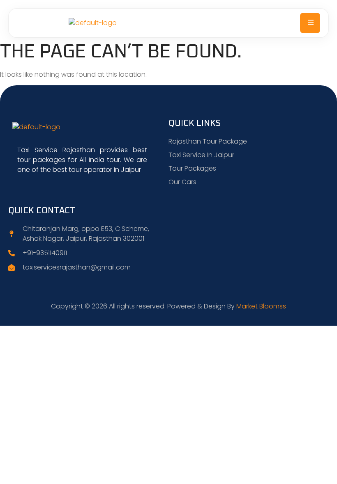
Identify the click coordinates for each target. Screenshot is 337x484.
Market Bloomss (261, 306)
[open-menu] (310, 23)
